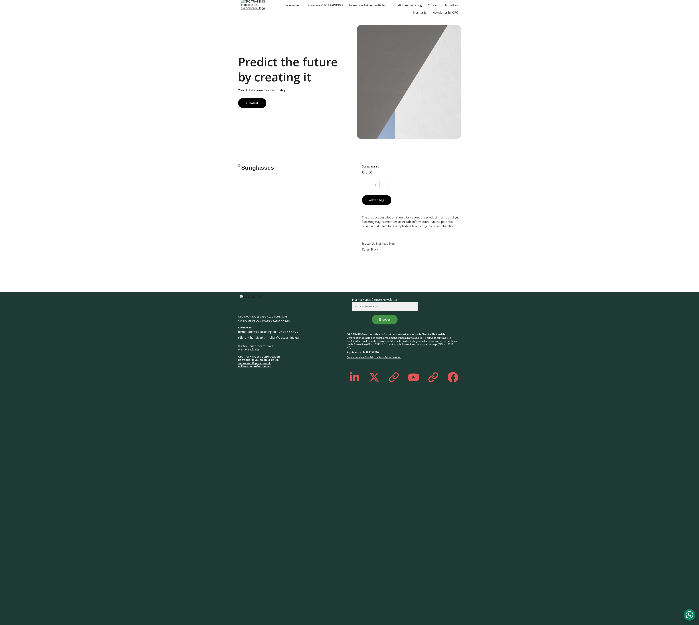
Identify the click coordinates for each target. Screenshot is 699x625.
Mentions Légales (248, 349)
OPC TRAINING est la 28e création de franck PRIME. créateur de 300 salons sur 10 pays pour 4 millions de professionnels (259, 361)
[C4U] (312, 372)
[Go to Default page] (396, 377)
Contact (433, 5)
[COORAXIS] (443, 315)
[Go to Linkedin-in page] (356, 377)
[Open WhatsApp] (689, 615)
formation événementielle (367, 5)
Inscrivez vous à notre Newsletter (375, 300)
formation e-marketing (406, 5)
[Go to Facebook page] (453, 377)
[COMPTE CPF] (322, 310)
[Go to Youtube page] (415, 377)
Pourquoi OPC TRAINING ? (325, 5)
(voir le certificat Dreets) (360, 357)
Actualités (451, 5)
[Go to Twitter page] (376, 377)
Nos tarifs (419, 13)
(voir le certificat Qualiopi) (387, 357)
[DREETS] (322, 354)
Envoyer (384, 320)
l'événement (293, 5)
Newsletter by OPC (445, 13)
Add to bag (376, 200)
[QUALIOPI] (322, 331)
